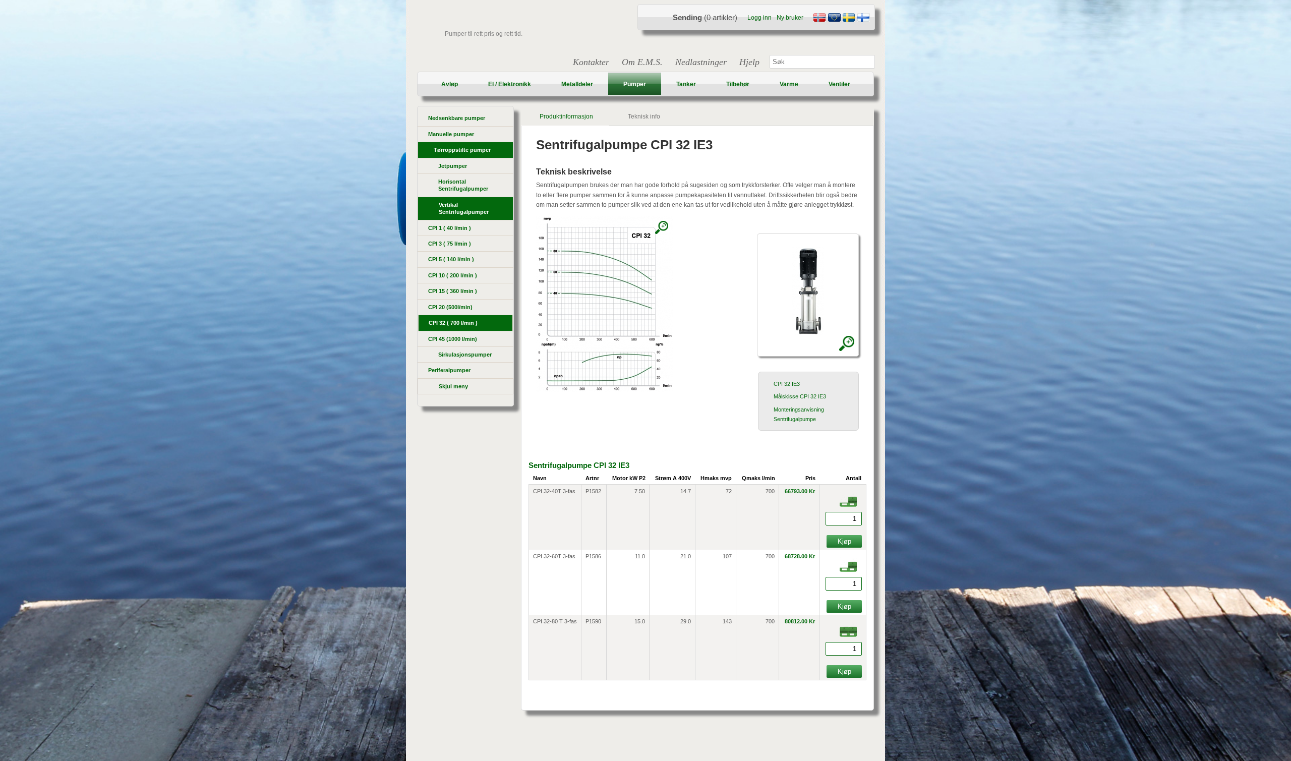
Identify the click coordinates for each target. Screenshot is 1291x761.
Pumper (634, 84)
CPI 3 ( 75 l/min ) (449, 244)
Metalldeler (577, 84)
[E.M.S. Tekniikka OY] (863, 18)
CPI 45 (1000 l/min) (452, 339)
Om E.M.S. (642, 62)
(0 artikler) (705, 17)
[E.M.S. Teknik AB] (849, 18)
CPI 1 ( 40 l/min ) (449, 228)
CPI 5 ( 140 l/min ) (451, 259)
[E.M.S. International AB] (834, 18)
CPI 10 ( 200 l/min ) (452, 275)
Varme (789, 84)
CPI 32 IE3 (787, 384)
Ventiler (839, 84)
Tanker (686, 84)
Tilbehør (737, 84)
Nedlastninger (701, 62)
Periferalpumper (449, 370)
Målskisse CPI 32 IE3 (800, 396)
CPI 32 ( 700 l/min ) (453, 323)
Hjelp (749, 62)
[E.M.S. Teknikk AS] (819, 18)
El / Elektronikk (509, 84)
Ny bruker (790, 17)
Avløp (449, 84)
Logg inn (759, 17)
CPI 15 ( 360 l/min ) (452, 291)
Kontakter (591, 62)
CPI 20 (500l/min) (450, 307)
